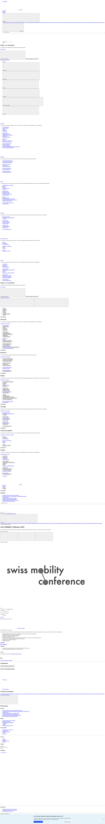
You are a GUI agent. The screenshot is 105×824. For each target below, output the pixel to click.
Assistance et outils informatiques (8, 465)
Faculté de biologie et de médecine (98, 22)
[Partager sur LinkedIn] (44, 536)
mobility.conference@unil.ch (17, 653)
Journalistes (5, 723)
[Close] (103, 819)
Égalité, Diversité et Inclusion (8, 729)
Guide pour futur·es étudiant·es (8, 401)
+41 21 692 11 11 (3, 752)
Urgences (4, 741)
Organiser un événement (7, 471)
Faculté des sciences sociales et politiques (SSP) (11, 713)
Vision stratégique (6, 325)
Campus (1, 260)
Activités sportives (6, 459)
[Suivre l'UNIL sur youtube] (11, 778)
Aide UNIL (5, 733)
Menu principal (3, 350)
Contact (4, 738)
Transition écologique (6, 731)
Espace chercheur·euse (6, 346)
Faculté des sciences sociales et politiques (56, 22)
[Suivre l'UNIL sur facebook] (11, 761)
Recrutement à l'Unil (6, 412)
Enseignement (5, 730)
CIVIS (4, 339)
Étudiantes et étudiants (6, 721)
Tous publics (14, 513)
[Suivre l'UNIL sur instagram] (11, 787)
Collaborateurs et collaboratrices (8, 722)
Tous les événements (8, 513)
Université (2, 123)
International (5, 338)
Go (3, 42)
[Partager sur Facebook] (9, 536)
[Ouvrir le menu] (51, 302)
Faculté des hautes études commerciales (70, 22)
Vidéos (4, 441)
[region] (52, 819)
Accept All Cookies (38, 821)
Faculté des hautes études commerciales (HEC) (11, 714)
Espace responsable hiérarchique (8, 348)
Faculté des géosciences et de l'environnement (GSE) (12, 715)
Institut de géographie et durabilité (6, 660)
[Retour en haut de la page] (9, 699)
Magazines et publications (7, 440)
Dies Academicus (6, 438)
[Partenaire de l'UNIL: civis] (8, 811)
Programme (5, 679)
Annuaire (4, 739)
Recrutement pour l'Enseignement (8, 413)
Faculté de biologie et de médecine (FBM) (10, 716)
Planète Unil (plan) (6, 740)
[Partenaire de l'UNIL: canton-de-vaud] (10, 810)
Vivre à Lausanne (6, 417)
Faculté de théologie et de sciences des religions (11, 22)
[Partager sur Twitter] (26, 536)
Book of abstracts (6, 689)
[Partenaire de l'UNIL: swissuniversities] (10, 809)
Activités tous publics (4, 238)
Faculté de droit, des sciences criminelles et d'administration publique (31, 22)
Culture (4, 444)
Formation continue (6, 385)
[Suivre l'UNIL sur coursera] (11, 803)
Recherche (2, 156)
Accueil (4, 308)
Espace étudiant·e (6, 402)
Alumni (4, 724)
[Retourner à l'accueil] (4, 59)
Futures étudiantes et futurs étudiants (9, 720)
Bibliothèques (5, 458)
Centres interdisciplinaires (7, 367)
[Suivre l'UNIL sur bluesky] (11, 770)
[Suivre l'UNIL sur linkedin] (11, 795)
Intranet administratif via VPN (8, 725)
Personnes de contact (6, 368)
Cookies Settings (67, 821)
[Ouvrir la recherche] (17, 302)
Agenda (4, 436)
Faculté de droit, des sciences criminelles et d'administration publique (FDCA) (16, 711)
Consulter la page (5, 323)
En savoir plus (2, 49)
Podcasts (4, 442)
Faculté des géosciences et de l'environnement (84, 22)
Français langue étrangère (7, 391)
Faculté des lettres (46, 22)
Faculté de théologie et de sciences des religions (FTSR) (12, 710)
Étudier (1, 181)
